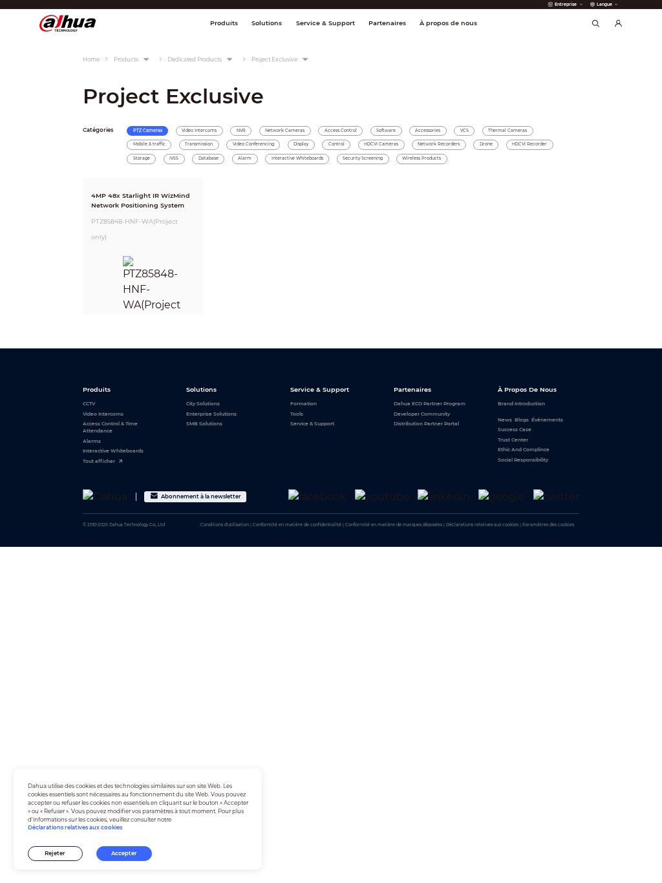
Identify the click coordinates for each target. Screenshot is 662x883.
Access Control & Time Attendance (110, 427)
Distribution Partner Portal (426, 424)
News (505, 420)
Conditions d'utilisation (224, 524)
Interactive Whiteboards (113, 451)
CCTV (89, 404)
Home (91, 59)
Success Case (514, 429)
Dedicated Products (194, 59)
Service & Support (312, 424)
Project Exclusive (274, 59)
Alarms (92, 441)
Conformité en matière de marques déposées (393, 524)
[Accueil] (67, 23)
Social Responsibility (523, 460)
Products (126, 59)
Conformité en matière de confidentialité (297, 524)
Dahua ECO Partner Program (429, 404)
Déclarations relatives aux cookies (482, 524)
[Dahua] (105, 497)
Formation (303, 404)
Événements (547, 420)
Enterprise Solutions (211, 414)
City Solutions (203, 404)
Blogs (522, 420)
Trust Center (513, 440)
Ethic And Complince (524, 449)
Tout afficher (99, 461)
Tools (296, 414)
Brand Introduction (521, 404)
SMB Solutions (204, 424)
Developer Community (422, 414)
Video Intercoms (103, 414)
